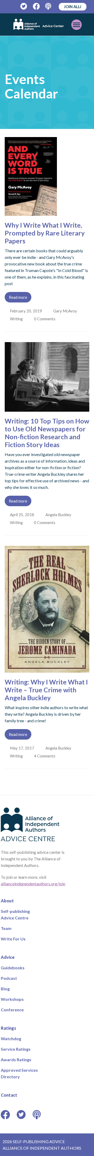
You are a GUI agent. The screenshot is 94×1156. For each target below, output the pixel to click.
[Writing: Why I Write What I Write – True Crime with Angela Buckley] (47, 669)
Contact (9, 1094)
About (7, 900)
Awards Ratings (16, 1059)
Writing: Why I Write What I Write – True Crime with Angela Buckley (46, 690)
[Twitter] (23, 6)
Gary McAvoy (66, 310)
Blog (5, 988)
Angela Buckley (59, 514)
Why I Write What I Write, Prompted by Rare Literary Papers (45, 233)
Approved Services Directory (19, 1073)
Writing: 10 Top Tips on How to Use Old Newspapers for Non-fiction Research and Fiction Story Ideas (47, 432)
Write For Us (13, 938)
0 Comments (46, 318)
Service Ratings (16, 1049)
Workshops (12, 999)
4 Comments (46, 756)
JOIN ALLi (72, 6)
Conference (12, 1009)
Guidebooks (13, 967)
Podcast (9, 978)
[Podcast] (48, 6)
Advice (8, 957)
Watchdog (11, 1038)
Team (6, 928)
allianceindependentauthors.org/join (33, 883)
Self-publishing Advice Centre (15, 914)
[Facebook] (36, 6)
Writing (16, 318)
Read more (18, 297)
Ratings (8, 1028)
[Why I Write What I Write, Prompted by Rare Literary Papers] (31, 212)
